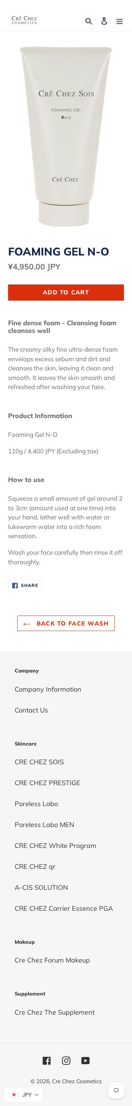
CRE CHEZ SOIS (39, 762)
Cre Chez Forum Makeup (52, 960)
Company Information (48, 689)
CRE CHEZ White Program (55, 845)
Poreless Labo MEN (44, 824)
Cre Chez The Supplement (55, 1012)
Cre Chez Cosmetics (77, 1081)
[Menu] (119, 20)
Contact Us (31, 710)
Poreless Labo (36, 803)
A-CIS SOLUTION (41, 887)
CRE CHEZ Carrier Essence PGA (64, 908)
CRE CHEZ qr (35, 866)
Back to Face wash (71, 623)
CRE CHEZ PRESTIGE (47, 783)
